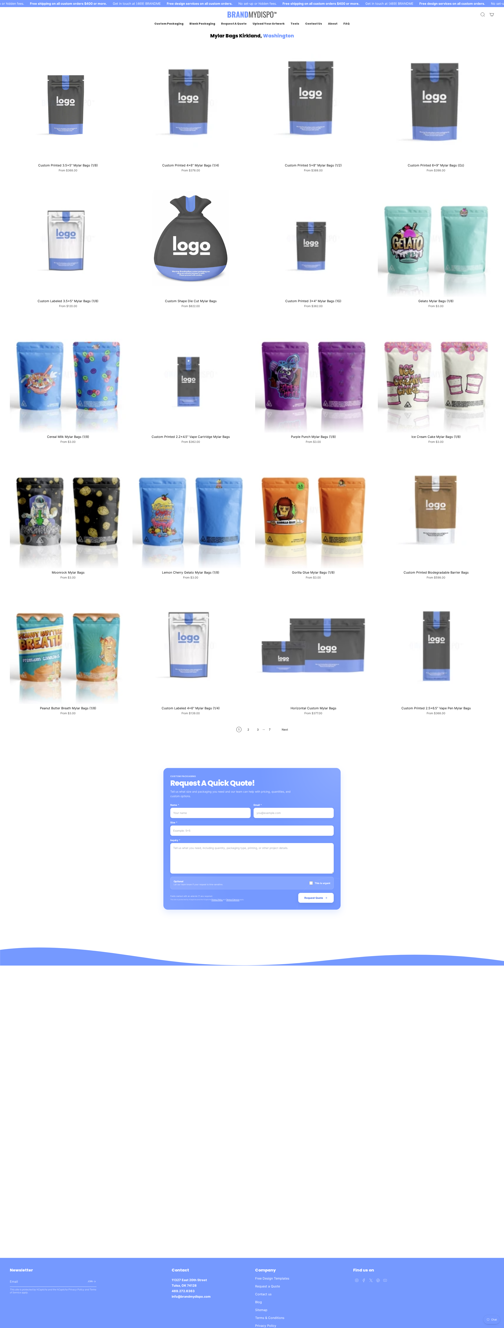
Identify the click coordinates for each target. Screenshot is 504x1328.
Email (258, 804)
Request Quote (313, 897)
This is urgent (322, 883)
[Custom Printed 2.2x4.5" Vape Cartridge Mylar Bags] (190, 374)
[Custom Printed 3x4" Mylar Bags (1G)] (313, 238)
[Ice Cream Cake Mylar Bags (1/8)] (436, 374)
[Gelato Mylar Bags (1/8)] (436, 238)
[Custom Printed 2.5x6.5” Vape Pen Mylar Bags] (436, 646)
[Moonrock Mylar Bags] (68, 510)
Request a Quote (267, 1286)
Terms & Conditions (269, 1318)
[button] (168, 23)
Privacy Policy (217, 900)
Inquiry (175, 840)
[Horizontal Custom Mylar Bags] (313, 646)
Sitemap (261, 1310)
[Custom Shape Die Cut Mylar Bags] (190, 238)
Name (174, 804)
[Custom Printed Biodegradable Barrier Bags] (436, 510)
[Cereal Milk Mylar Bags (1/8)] (68, 374)
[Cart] (491, 14)
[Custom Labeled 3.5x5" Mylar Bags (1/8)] (68, 238)
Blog (258, 1302)
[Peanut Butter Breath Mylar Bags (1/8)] (68, 646)
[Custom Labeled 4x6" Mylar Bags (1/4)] (190, 646)
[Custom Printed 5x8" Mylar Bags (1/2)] (313, 103)
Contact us (263, 1294)
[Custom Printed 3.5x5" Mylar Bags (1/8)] (68, 103)
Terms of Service (232, 900)
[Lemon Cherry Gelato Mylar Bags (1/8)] (190, 510)
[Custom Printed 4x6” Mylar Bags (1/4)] (190, 103)
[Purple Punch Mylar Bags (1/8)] (313, 374)
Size (173, 822)
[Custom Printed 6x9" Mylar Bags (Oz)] (436, 103)
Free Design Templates (272, 1278)
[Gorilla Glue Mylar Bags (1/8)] (313, 510)
